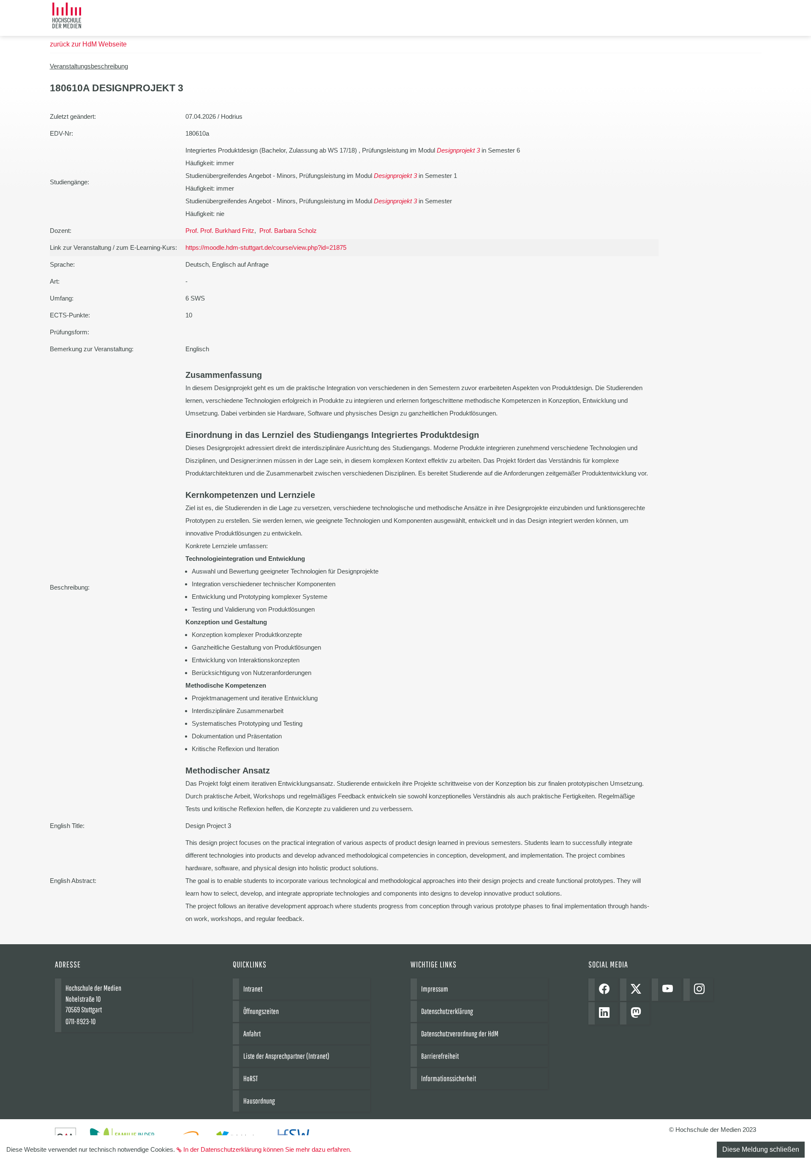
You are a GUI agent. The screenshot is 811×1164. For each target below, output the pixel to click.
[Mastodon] (638, 1013)
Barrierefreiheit (440, 1056)
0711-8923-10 (80, 1021)
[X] (638, 989)
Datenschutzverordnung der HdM (459, 1033)
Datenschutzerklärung (447, 1011)
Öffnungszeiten (261, 1011)
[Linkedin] (606, 1013)
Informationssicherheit (448, 1078)
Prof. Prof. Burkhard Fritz (219, 230)
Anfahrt (252, 1033)
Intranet (252, 988)
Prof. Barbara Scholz (288, 230)
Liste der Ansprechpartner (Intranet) (286, 1056)
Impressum (434, 988)
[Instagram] (701, 989)
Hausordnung (259, 1100)
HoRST (250, 1078)
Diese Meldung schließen (760, 1149)
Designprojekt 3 (458, 150)
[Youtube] (669, 989)
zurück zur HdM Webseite (88, 44)
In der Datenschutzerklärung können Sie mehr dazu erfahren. (267, 1149)
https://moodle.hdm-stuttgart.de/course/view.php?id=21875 (265, 247)
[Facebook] (606, 989)
